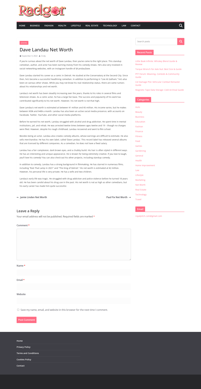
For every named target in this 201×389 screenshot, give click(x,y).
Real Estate (91, 25)
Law (124, 25)
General (24, 43)
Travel (138, 199)
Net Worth (140, 184)
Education (140, 121)
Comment (23, 225)
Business (35, 25)
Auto (137, 107)
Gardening (140, 150)
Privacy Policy (23, 347)
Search (180, 41)
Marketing (140, 180)
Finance (139, 131)
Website (21, 294)
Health (62, 25)
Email (21, 280)
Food (137, 141)
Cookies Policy (24, 359)
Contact (135, 25)
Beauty (138, 112)
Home (22, 25)
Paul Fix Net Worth (116, 197)
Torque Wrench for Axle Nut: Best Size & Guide (158, 69)
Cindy (43, 56)
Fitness (138, 136)
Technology (110, 25)
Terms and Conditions (28, 353)
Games (138, 146)
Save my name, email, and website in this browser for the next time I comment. (64, 309)
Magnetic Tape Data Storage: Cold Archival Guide (159, 89)
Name (21, 265)
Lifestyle (76, 25)
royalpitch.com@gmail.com (148, 216)
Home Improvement (145, 165)
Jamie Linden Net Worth (33, 197)
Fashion (48, 25)
